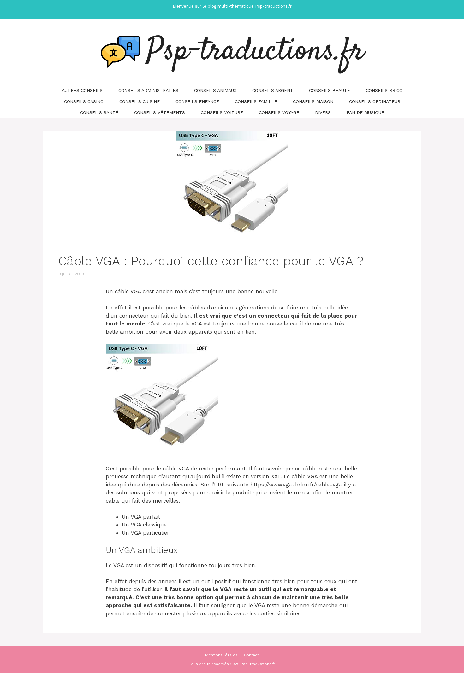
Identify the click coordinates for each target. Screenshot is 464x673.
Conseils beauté (329, 90)
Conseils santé (99, 112)
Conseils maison (313, 101)
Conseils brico (384, 90)
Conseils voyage (279, 112)
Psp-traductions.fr (255, 51)
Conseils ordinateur (374, 101)
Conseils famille (256, 101)
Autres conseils (82, 90)
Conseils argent (272, 90)
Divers (323, 112)
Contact (251, 655)
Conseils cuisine (139, 101)
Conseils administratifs (148, 90)
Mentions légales (221, 655)
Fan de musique (365, 112)
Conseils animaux (215, 90)
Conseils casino (84, 101)
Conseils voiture (222, 112)
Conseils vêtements (159, 112)
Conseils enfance (197, 101)
